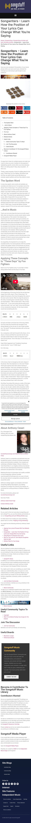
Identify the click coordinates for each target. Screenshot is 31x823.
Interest (5, 787)
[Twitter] (6, 784)
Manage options (15, 418)
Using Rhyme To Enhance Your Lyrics (13, 535)
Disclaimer (17, 806)
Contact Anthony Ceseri (7, 503)
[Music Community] (15, 78)
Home (2, 40)
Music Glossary (8, 606)
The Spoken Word (8, 122)
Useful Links (7, 139)
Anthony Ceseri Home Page (8, 500)
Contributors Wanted (11, 153)
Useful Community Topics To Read (15, 141)
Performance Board (9, 637)
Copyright (6, 615)
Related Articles (8, 137)
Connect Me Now (11, 677)
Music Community (8, 587)
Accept (16, 414)
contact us (7, 727)
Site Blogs (7, 763)
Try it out (6, 132)
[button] (28, 401)
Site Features (8, 791)
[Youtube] (9, 784)
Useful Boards (10, 146)
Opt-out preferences (9, 421)
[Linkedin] (18, 784)
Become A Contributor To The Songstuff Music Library (16, 150)
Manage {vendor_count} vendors (9, 411)
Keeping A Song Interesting (20, 520)
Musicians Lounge (9, 636)
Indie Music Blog (7, 767)
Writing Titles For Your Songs (11, 541)
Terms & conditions (7, 799)
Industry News (7, 774)
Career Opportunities (17, 799)
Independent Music (11, 795)
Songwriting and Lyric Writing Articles (15, 516)
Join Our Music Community (11, 581)
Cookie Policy (12, 802)
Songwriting (8, 40)
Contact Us (5, 802)
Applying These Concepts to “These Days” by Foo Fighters (16, 128)
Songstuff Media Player (10, 155)
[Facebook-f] (3, 784)
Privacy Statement (18, 421)
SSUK (14, 749)
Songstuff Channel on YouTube (11, 724)
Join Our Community (9, 626)
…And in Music (8, 125)
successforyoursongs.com (8, 495)
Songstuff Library (8, 558)
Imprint (24, 421)
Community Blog (7, 770)
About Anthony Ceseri (9, 134)
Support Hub (5, 806)
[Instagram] (12, 784)
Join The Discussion (11, 144)
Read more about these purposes (23, 411)
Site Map (25, 799)
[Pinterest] (15, 784)
